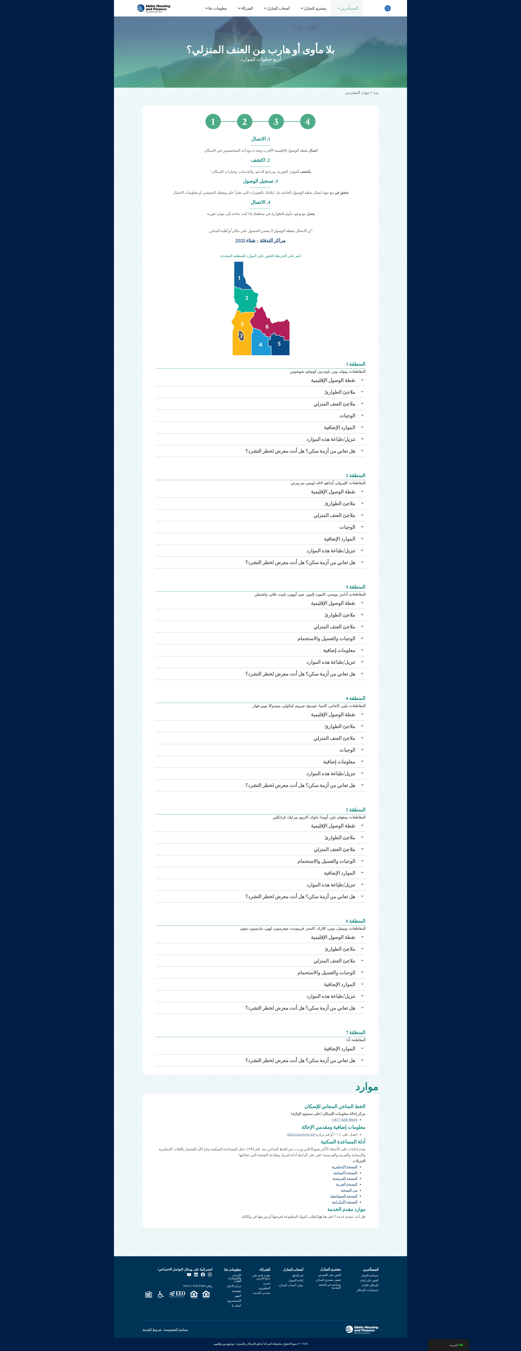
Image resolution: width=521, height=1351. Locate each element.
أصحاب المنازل (278, 8)
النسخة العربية (346, 1184)
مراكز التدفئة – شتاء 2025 (260, 240)
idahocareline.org (301, 1134)
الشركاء (247, 8)
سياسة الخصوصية (176, 1330)
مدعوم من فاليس (223, 1344)
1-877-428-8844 (344, 1119)
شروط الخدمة (152, 1330)
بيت (376, 92)
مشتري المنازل (315, 8)
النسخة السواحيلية (343, 1196)
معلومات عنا (217, 8)
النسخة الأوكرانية (344, 1202)
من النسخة (349, 1190)
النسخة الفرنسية (345, 1178)
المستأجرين (349, 8)
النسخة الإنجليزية (344, 1167)
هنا (320, 1216)
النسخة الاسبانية (345, 1172)
